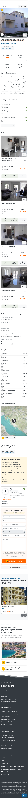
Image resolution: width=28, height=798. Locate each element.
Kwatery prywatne (6, 743)
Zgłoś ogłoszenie (14, 567)
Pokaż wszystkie (7, 125)
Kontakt (3, 758)
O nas (2, 760)
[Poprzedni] (4, 596)
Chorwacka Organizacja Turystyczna (11, 714)
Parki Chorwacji (5, 716)
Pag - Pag (4, 6)
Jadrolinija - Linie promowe (8, 719)
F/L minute (22, 177)
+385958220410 (6, 499)
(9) (25, 199)
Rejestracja (5, 774)
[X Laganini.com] (12, 686)
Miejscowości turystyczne (8, 735)
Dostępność (14, 177)
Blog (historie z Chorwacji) (8, 740)
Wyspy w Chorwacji (6, 748)
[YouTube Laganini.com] (9, 686)
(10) (24, 286)
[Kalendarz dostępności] (25, 612)
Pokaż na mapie (10, 437)
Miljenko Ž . (7, 34)
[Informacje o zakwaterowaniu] (25, 609)
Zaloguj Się (5, 772)
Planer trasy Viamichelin (7, 721)
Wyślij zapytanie (15, 561)
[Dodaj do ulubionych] (25, 588)
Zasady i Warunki (5, 701)
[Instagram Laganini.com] (5, 686)
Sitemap (13, 701)
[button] (14, 421)
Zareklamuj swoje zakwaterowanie (11, 769)
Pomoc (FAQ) (4, 763)
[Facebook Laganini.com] (2, 686)
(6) (25, 154)
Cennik (5, 177)
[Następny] (24, 596)
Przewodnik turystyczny (7, 737)
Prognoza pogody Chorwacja (9, 711)
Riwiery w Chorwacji (6, 745)
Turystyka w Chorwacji (7, 724)
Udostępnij (23, 6)
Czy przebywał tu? (7, 47)
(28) (25, 34)
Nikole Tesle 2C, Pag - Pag (9, 43)
